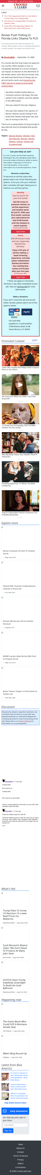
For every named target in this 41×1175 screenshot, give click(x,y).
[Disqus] (20, 802)
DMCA (20, 1163)
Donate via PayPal (26, 311)
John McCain (14, 138)
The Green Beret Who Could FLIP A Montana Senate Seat (15, 1024)
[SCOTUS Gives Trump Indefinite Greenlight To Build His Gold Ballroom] (15, 969)
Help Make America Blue (15, 1102)
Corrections (20, 1167)
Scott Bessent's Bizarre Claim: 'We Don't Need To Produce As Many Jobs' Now (15, 949)
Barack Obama (15, 135)
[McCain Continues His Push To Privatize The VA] (20, 537)
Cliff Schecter (7, 1031)
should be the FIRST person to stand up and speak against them (18, 83)
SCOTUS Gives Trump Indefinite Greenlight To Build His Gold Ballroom (14, 984)
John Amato (7, 957)
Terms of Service (25, 721)
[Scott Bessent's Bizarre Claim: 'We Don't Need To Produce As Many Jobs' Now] (15, 934)
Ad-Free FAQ (22, 286)
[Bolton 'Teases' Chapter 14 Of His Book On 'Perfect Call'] (20, 677)
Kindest (14, 317)
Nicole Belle (9, 57)
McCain (24, 138)
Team (20, 1144)
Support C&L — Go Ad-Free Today (20, 1)
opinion (19, 141)
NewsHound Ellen (9, 923)
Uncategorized (15, 144)
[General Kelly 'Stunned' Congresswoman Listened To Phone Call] (20, 572)
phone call (28, 141)
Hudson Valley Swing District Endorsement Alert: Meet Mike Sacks (18, 1086)
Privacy (20, 1159)
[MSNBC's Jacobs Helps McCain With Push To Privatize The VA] (20, 642)
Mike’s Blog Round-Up (15, 1053)
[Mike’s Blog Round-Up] (15, 1043)
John (33, 135)
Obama (12, 141)
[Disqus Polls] (20, 751)
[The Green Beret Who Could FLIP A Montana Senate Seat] (15, 1011)
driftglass (6, 1057)
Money (31, 138)
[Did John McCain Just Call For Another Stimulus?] (20, 607)
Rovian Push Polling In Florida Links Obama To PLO (19, 36)
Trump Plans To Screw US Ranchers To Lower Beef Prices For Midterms (15, 914)
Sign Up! (8, 1131)
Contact (20, 1152)
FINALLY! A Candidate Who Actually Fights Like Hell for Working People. (19, 1095)
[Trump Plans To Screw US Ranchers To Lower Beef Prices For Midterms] (15, 900)
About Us (20, 1148)
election (26, 135)
